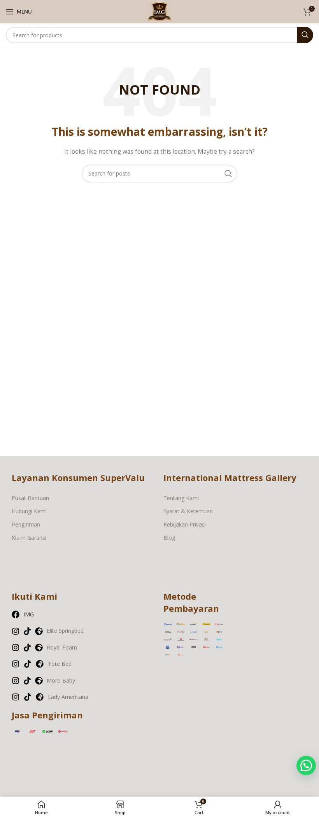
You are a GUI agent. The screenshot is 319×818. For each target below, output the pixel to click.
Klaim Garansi (29, 537)
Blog (169, 537)
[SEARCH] (305, 35)
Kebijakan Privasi (184, 524)
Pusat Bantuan (30, 498)
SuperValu (122, 477)
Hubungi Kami (29, 511)
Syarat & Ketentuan (188, 511)
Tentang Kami (181, 498)
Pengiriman (26, 524)
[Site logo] (159, 11)
